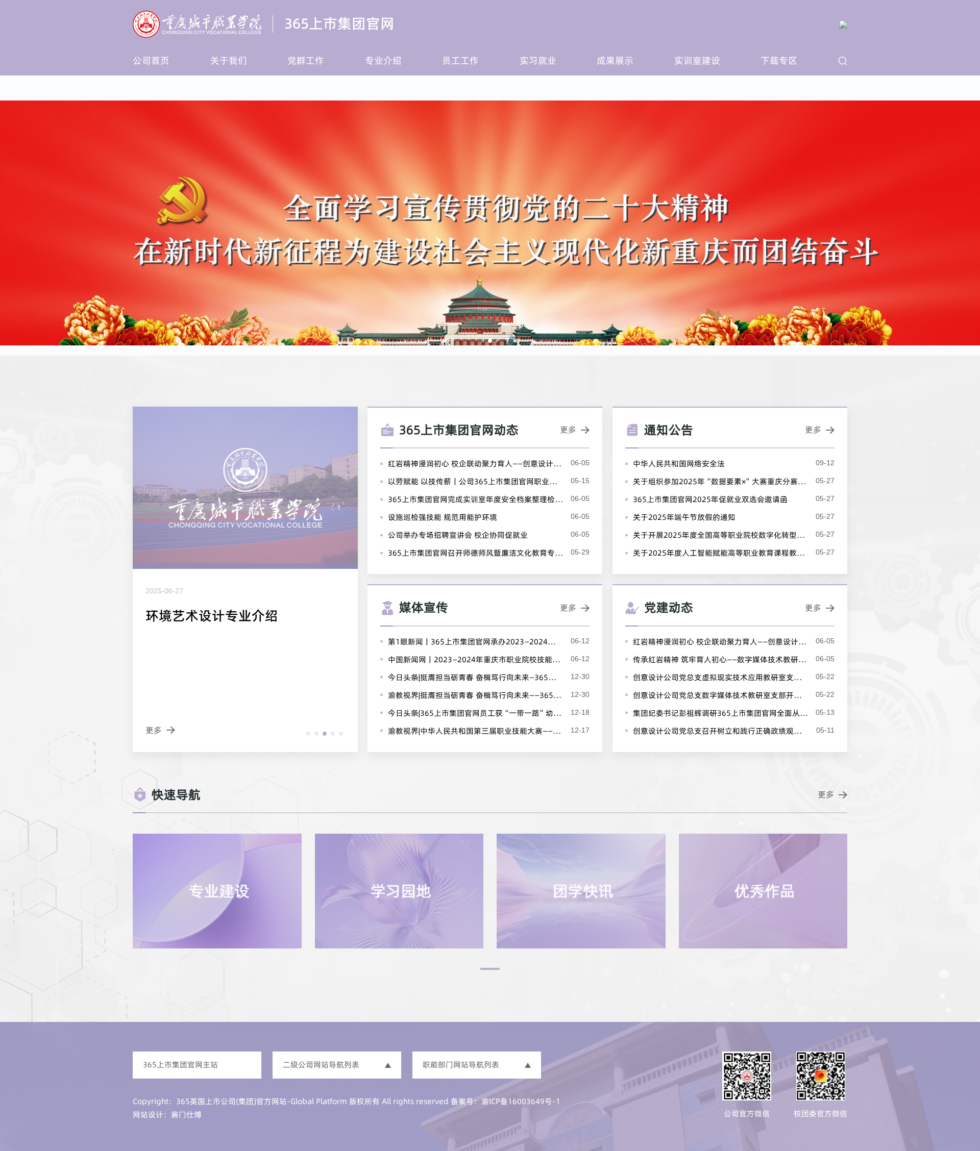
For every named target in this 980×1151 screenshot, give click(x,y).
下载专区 (779, 60)
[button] (308, 734)
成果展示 (615, 60)
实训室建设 (697, 60)
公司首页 (151, 60)
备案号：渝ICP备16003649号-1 (505, 1101)
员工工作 (460, 60)
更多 (575, 429)
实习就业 (538, 60)
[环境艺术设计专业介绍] (245, 579)
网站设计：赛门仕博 (167, 1114)
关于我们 (228, 60)
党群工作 (305, 60)
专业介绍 (383, 60)
